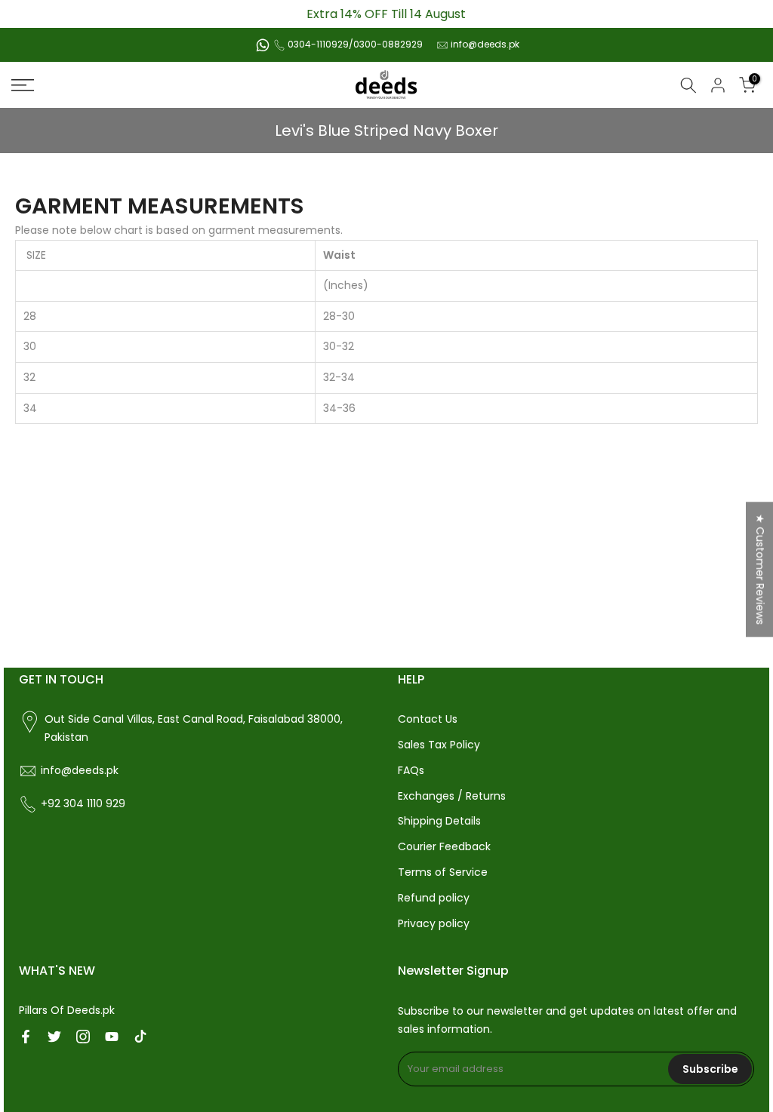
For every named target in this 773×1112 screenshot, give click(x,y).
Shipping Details (439, 820)
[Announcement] (386, 14)
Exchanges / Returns (452, 795)
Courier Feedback (444, 846)
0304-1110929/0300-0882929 (355, 44)
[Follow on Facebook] (25, 1037)
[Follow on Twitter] (54, 1037)
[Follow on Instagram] (83, 1037)
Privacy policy (434, 923)
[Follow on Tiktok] (140, 1037)
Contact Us (427, 718)
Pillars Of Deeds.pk (67, 1010)
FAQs (411, 770)
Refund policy (434, 897)
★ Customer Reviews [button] (760, 569)
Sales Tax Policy (439, 744)
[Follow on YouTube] (112, 1037)
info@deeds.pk (485, 44)
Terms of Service (443, 872)
